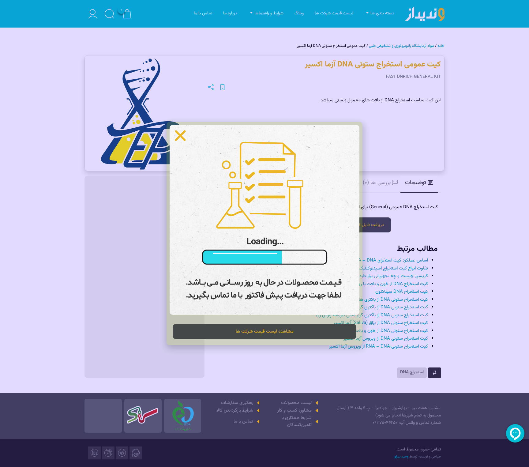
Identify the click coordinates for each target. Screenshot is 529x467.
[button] (180, 135)
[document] (264, 233)
